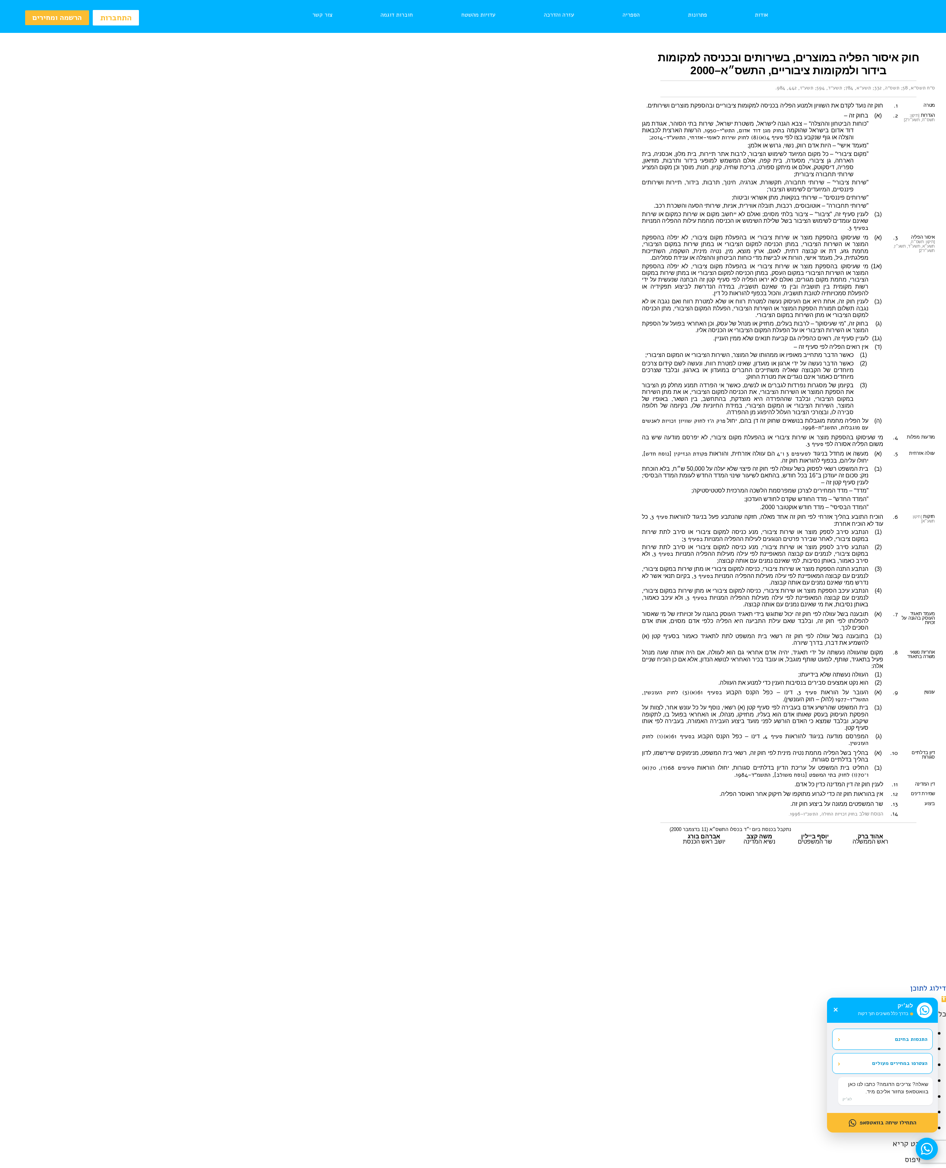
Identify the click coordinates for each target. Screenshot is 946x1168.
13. (894, 804)
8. (895, 652)
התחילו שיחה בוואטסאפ (888, 1122)
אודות (761, 15)
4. (895, 437)
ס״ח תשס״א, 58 (919, 88)
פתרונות (697, 15)
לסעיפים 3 (798, 454)
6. (895, 517)
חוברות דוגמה (397, 15)
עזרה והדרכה (559, 15)
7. (895, 614)
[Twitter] (454, 967)
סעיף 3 (815, 444)
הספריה (631, 15)
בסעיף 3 (858, 228)
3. (895, 238)
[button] (944, 999)
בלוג (466, 941)
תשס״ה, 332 (886, 88)
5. (896, 454)
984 (781, 88)
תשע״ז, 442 (801, 88)
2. (895, 116)
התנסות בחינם (882, 1039)
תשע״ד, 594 (829, 88)
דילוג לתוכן (928, 988)
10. (894, 753)
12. (894, 794)
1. (896, 106)
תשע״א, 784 (858, 88)
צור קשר (322, 15)
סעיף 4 (773, 736)
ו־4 (780, 454)
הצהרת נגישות (308, 941)
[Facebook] (491, 967)
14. (894, 814)
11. (895, 784)
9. (895, 692)
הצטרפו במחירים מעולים (882, 1063)
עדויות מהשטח (478, 15)
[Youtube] (473, 967)
